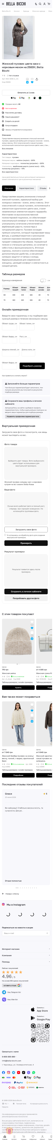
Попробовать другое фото (26, 598)
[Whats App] (33, 1072)
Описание (9, 188)
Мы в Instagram (16, 904)
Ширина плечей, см (10, 349)
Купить (18, 687)
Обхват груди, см (9, 323)
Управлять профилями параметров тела (23, 416)
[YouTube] (18, 1072)
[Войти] (44, 4)
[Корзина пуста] (49, 4)
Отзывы (43, 188)
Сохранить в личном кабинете (26, 591)
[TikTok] (23, 1072)
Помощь (6, 962)
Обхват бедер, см (9, 336)
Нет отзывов (14, 76)
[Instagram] (8, 1072)
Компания (7, 955)
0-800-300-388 (8, 1057)
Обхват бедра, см (9, 362)
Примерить (26, 543)
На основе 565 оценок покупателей (15, 981)
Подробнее (18, 775)
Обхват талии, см (27, 323)
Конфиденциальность (39, 1104)
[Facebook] (3, 1072)
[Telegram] (13, 1072)
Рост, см (23, 336)
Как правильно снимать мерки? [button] (14, 376)
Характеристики (26, 188)
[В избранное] (32, 79)
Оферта (5, 1107)
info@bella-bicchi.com (11, 1061)
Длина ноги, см (28, 349)
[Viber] (28, 1072)
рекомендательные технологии (15, 1116)
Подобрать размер (32, 366)
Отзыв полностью (13, 881)
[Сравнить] (27, 79)
